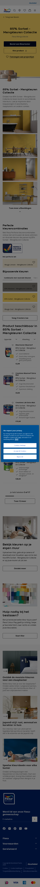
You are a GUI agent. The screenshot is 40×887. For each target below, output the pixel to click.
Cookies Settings (20, 445)
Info (16, 439)
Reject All (20, 457)
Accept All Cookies (20, 451)
